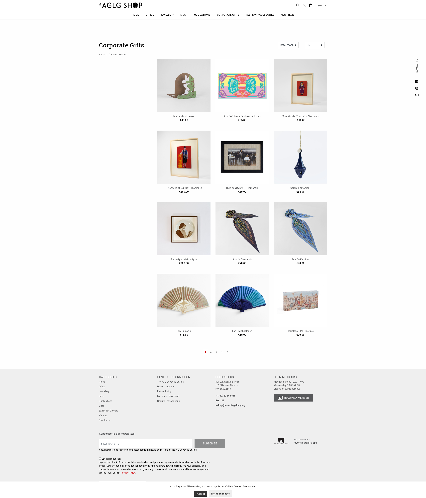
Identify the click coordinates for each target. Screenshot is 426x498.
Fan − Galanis (184, 331)
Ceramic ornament (300, 188)
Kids (183, 14)
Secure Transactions (168, 401)
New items (287, 14)
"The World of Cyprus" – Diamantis (300, 116)
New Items (104, 420)
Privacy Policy (128, 472)
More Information (220, 493)
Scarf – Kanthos (300, 259)
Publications (201, 14)
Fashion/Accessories (260, 14)
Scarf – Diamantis (242, 259)
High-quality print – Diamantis (242, 188)
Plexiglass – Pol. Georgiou (300, 331)
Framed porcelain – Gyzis (184, 259)
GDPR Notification (154, 465)
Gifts (101, 406)
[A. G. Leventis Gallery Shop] (120, 5)
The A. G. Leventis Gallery (170, 381)
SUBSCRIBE (210, 443)
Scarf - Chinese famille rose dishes (242, 116)
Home (135, 14)
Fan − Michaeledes (242, 331)
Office (150, 14)
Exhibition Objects (108, 410)
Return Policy (164, 391)
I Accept (200, 494)
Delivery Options (166, 386)
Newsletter (417, 68)
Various (103, 415)
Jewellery (167, 14)
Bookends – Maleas (183, 116)
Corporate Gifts (228, 14)
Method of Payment (168, 396)
